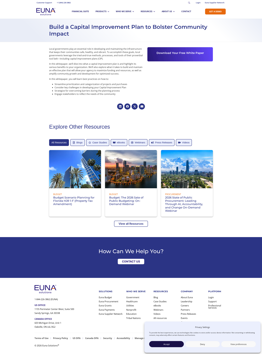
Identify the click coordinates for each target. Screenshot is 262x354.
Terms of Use (41, 338)
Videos (157, 313)
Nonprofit (131, 309)
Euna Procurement (108, 301)
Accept (166, 344)
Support (212, 301)
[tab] (59, 142)
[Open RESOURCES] (154, 11)
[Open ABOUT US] (174, 11)
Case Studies (160, 301)
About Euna (187, 297)
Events (184, 318)
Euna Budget (105, 297)
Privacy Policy (60, 338)
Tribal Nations (133, 318)
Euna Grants (105, 305)
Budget (57, 194)
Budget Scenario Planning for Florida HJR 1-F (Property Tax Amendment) (73, 201)
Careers (185, 305)
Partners (185, 309)
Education (131, 313)
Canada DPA (92, 338)
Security (107, 338)
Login (211, 297)
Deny (202, 344)
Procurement (173, 194)
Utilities (130, 305)
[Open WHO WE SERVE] (133, 11)
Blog (156, 297)
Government (132, 297)
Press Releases (188, 313)
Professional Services (214, 306)
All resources (160, 318)
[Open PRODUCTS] (108, 11)
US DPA (77, 338)
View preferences (238, 344)
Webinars (158, 309)
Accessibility (123, 338)
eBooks (157, 305)
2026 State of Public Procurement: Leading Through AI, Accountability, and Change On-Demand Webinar (184, 204)
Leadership (186, 301)
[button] (120, 106)
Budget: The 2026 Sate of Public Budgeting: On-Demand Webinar (126, 201)
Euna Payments (107, 309)
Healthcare (132, 301)
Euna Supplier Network (110, 313)
